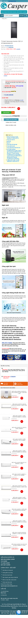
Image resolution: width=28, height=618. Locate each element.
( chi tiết (21, 100)
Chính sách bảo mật (7, 582)
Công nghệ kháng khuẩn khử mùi (13, 147)
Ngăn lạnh (9, 141)
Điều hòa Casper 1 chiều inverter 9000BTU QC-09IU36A (19, 451)
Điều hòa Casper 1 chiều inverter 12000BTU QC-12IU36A (19, 521)
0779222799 (12, 1)
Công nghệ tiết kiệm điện (13, 144)
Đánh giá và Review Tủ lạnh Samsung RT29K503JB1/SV (13, 137)
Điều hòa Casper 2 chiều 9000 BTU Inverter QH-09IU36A (19, 510)
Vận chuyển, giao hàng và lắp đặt (10, 577)
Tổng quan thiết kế (11, 139)
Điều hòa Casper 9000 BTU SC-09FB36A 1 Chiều (19, 463)
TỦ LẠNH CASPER (5, 563)
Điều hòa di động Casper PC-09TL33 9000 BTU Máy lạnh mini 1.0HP (19, 392)
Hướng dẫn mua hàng (7, 572)
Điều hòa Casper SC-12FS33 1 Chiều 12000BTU (19, 428)
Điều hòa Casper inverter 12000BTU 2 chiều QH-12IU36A (19, 533)
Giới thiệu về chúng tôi (7, 570)
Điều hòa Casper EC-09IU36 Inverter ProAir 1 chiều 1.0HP (19, 405)
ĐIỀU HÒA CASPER (7, 342)
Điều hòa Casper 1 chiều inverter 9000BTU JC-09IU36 (19, 416)
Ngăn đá (10, 143)
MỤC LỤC (8, 135)
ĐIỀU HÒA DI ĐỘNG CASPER (8, 559)
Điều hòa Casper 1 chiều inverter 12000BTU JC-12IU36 (19, 498)
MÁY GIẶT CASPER (5, 564)
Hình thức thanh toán (7, 575)
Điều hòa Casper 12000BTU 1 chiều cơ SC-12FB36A (19, 475)
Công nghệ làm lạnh (11, 146)
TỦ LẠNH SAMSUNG (8, 94)
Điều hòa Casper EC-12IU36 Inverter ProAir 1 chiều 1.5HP (19, 486)
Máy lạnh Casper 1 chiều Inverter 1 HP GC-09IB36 (19, 440)
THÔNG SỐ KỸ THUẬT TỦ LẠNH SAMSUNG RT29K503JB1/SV (13, 160)
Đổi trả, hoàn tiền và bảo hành (9, 579)
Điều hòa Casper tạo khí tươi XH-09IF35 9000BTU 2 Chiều (19, 545)
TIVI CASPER (4, 561)
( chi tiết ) (18, 49)
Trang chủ (4, 18)
